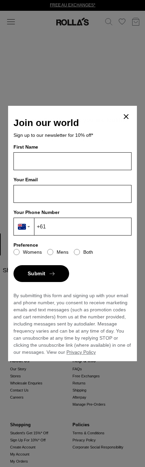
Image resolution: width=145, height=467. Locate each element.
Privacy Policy (81, 352)
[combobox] (24, 226)
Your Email (25, 179)
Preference (25, 245)
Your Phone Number (36, 212)
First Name (25, 147)
